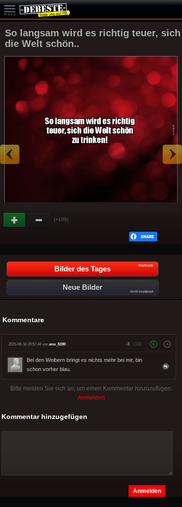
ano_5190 (57, 344)
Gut (15, 220)
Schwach (39, 220)
